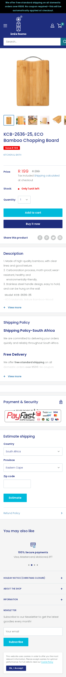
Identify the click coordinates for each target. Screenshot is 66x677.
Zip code (9, 476)
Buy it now (33, 224)
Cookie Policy (47, 661)
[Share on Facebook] (39, 237)
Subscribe (16, 642)
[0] (59, 26)
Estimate (15, 498)
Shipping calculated (46, 175)
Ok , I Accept (16, 668)
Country (9, 444)
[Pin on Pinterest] (46, 237)
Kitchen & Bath (12, 154)
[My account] (52, 26)
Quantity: (10, 199)
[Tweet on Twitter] (53, 237)
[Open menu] (5, 25)
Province (9, 460)
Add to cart (33, 212)
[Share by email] (60, 237)
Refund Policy (12, 513)
